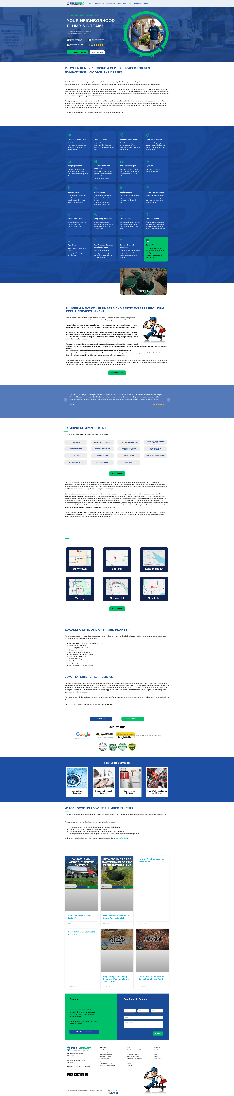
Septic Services (110, 3)
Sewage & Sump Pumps (106, 1052)
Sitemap (156, 1056)
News (155, 1054)
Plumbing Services (99, 3)
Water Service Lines (132, 1061)
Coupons (129, 1063)
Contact (146, 3)
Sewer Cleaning (129, 455)
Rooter (128, 1047)
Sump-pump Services (132, 1052)
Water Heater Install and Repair (134, 1058)
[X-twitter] (71, 1074)
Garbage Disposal (104, 1058)
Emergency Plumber (102, 442)
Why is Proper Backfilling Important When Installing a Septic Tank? (116, 979)
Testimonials (137, 3)
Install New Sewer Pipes (106, 1063)
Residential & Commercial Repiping (108, 1065)
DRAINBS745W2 (97, 1090)
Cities (124, 3)
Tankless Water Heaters (132, 1054)
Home (89, 3)
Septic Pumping (76, 449)
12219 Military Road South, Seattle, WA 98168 (78, 1066)
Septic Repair (76, 455)
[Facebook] (68, 1074)
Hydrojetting (128, 462)
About (119, 3)
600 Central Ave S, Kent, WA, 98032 (76, 1053)
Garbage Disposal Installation (129, 448)
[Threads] (86, 1074)
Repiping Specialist (102, 449)
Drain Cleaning (102, 462)
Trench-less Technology (133, 1056)
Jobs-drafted (130, 1065)
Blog (130, 3)
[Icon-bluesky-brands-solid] (79, 1074)
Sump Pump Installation (129, 442)
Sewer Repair (102, 455)
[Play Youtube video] (143, 281)
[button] (65, 400)
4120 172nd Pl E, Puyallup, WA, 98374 (76, 1060)
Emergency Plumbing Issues (155, 442)
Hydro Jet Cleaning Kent (106, 1061)
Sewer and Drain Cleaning (106, 1054)
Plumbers (76, 442)
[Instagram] (82, 1074)
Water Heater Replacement (155, 448)
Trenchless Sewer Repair (155, 455)
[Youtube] (75, 1074)
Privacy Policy (157, 1058)
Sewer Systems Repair (105, 1056)
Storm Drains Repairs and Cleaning (135, 1050)
